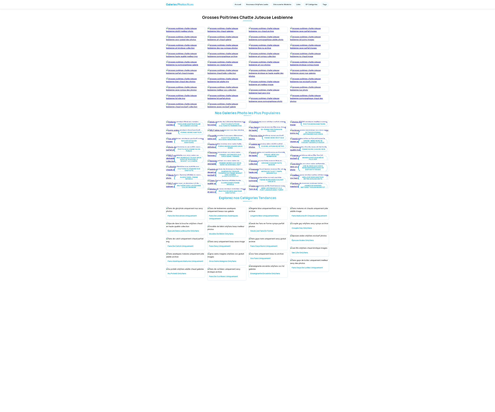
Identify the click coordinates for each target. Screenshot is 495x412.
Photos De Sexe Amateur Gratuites (230, 192)
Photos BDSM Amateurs (314, 124)
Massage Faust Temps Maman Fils (271, 172)
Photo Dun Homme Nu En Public (189, 150)
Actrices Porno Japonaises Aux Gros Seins (313, 134)
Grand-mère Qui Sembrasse (271, 155)
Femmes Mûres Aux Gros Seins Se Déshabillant (230, 164)
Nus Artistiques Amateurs (189, 141)
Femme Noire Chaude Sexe (313, 149)
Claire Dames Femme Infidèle (230, 183)
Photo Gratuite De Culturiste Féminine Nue (230, 125)
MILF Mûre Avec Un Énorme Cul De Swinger (189, 186)
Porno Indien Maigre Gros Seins (230, 147)
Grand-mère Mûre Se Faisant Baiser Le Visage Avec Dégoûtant (313, 142)
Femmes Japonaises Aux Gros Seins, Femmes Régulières (230, 156)
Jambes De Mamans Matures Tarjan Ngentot (313, 186)
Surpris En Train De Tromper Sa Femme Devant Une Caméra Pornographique (230, 174)
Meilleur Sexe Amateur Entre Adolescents (313, 178)
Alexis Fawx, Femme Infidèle (189, 178)
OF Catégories (311, 4)
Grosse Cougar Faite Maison (271, 164)
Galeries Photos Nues (180, 4)
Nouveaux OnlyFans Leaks (257, 4)
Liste (298, 4)
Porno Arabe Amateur (191, 132)
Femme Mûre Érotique (274, 138)
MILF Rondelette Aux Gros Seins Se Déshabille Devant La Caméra (189, 159)
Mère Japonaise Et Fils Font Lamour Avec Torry (271, 189)
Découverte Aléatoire (282, 4)
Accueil (238, 4)
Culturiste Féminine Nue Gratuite (189, 169)
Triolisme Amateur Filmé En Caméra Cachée (189, 125)
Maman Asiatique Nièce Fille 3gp (313, 158)
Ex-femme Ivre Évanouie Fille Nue (271, 130)
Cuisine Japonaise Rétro (272, 146)
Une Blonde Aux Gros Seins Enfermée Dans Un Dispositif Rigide (313, 167)
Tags (325, 4)
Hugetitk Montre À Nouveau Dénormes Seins (230, 138)
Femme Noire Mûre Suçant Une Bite (272, 180)
